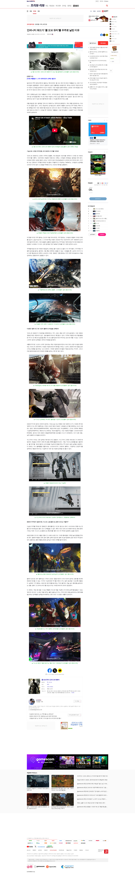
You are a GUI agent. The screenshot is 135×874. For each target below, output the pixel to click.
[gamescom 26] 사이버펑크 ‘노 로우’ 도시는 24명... (99, 766)
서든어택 (98, 225)
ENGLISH (49, 34)
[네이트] (53, 840)
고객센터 (75, 850)
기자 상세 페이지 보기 (74, 714)
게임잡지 (90, 152)
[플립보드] (68, 843)
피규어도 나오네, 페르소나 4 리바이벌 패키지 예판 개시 (92, 776)
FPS (48, 684)
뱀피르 (112, 24)
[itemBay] (83, 840)
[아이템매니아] (38, 843)
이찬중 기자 (39, 701)
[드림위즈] (104, 840)
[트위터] (36, 846)
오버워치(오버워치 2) (100, 221)
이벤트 (89, 120)
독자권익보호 (61, 850)
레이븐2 (113, 29)
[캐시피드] (76, 843)
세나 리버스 (114, 26)
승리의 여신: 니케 (115, 33)
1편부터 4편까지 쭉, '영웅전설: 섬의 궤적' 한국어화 (43, 716)
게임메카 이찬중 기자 (32, 34)
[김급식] (46, 843)
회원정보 (81, 850)
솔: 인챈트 (113, 19)
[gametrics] (30, 843)
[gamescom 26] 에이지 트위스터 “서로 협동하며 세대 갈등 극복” (92, 795)
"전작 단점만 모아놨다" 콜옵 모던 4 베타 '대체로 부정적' (99, 48)
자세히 (72, 692)
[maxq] (97, 840)
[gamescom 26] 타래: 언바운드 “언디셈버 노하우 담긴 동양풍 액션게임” (92, 791)
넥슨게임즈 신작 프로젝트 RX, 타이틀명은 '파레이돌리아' (99, 65)
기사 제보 (77, 701)
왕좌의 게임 (114, 21)
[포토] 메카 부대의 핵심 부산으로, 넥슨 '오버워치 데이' (98, 70)
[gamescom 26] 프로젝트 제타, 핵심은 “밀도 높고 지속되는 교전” (92, 783)
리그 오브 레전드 (100, 208)
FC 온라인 (98, 211)
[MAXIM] (90, 840)
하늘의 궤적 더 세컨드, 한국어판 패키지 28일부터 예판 (92, 780)
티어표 (112, 36)
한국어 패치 (114, 38)
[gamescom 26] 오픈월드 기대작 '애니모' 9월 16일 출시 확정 (92, 806)
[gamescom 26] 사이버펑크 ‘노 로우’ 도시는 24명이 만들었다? (92, 799)
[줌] (61, 840)
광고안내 (40, 850)
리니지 (97, 223)
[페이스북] (42, 846)
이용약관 (45, 850)
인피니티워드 (50, 686)
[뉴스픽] (61, 843)
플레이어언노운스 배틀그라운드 (103, 218)
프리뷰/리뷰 (30, 24)
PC (41, 24)
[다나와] (76, 840)
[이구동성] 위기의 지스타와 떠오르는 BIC (98, 61)
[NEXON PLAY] (68, 840)
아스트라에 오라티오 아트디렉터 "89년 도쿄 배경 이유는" (99, 57)
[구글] (38, 840)
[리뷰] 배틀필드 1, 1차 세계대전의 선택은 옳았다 (41, 78)
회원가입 (101, 1)
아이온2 (97, 228)
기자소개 (87, 850)
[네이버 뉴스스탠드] (50, 846)
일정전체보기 (98, 198)
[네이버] (30, 840)
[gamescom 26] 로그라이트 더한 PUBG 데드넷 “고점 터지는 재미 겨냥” (92, 787)
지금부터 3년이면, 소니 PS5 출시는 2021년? (41, 714)
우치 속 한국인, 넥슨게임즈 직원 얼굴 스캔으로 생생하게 (99, 83)
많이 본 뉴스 (93, 43)
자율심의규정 (68, 850)
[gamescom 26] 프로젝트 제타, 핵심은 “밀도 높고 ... (67, 766)
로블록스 (98, 230)
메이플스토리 (99, 216)
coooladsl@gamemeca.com (36, 709)
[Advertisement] (20, 24)
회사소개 (28, 850)
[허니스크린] (53, 843)
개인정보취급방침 (53, 850)
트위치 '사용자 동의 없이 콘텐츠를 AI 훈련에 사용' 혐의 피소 (99, 74)
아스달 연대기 (114, 31)
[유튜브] (31, 846)
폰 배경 (113, 41)
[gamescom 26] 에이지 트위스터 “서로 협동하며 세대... (83, 766)
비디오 (45, 24)
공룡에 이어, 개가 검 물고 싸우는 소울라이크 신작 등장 (99, 87)
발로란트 (98, 213)
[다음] (46, 840)
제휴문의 (34, 850)
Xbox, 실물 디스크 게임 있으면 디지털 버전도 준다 (91, 803)
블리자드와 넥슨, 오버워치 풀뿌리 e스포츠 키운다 (99, 52)
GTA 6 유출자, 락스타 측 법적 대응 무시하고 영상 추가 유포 (99, 79)
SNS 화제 (103, 43)
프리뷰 (37, 24)
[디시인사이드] (83, 843)
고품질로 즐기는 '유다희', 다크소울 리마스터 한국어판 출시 (45, 718)
